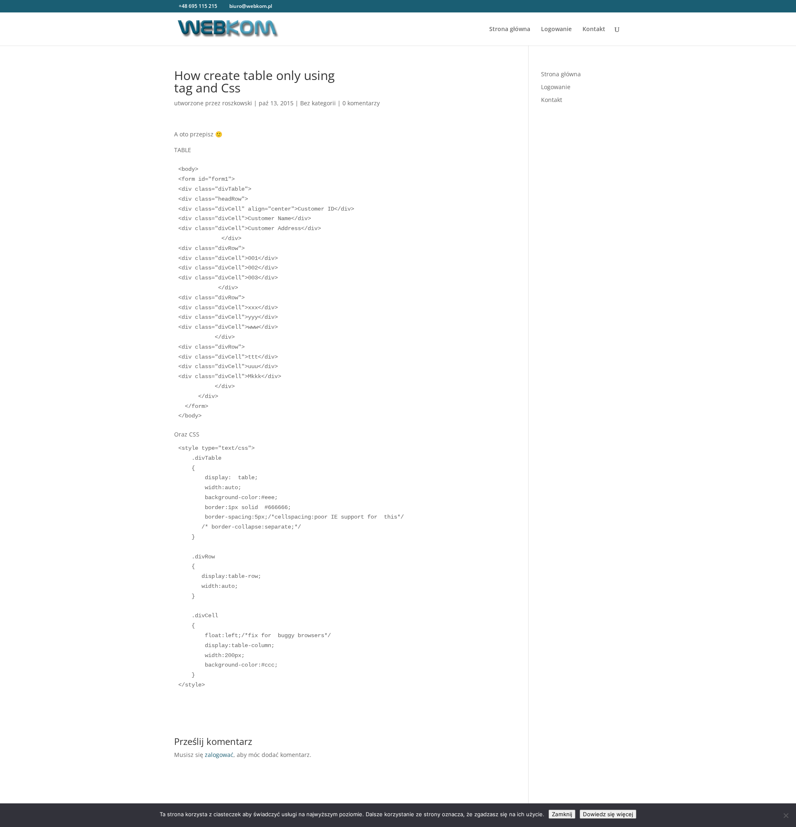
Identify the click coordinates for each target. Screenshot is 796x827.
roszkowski (237, 103)
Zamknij (562, 814)
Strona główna (509, 29)
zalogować (219, 755)
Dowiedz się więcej (608, 814)
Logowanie (556, 29)
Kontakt (593, 29)
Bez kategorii (318, 103)
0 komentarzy (361, 103)
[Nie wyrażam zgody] (785, 815)
